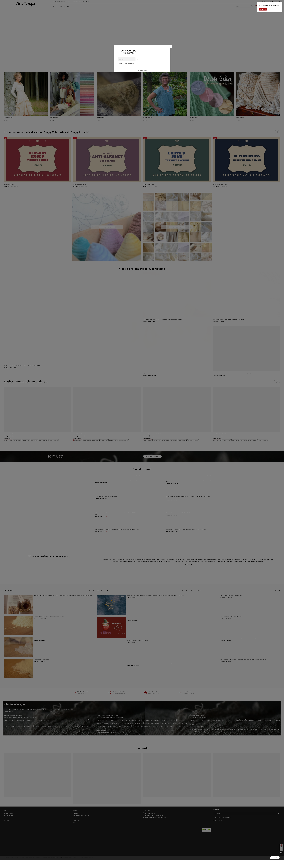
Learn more (263, 9)
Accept (275, 857)
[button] (281, 852)
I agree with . (127, 63)
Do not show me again (143, 70)
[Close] (171, 46)
